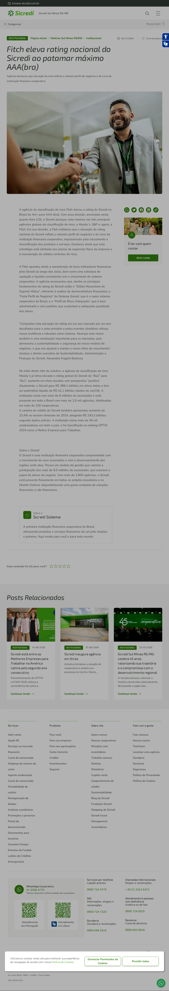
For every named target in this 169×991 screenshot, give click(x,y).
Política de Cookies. (63, 962)
